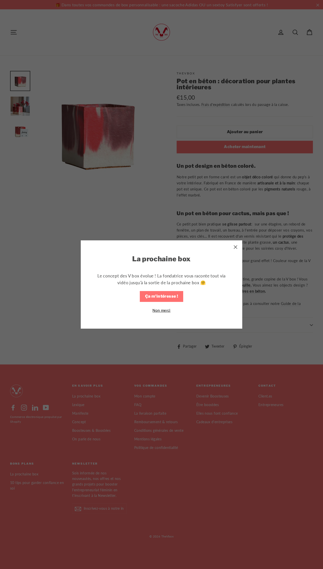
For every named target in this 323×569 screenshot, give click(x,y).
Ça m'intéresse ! (161, 296)
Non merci (161, 310)
